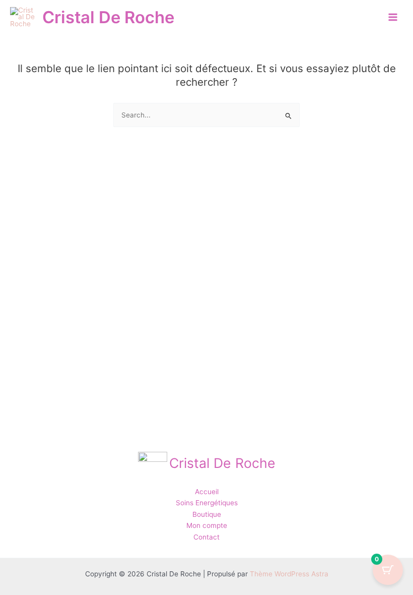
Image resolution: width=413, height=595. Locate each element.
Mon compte (206, 525)
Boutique (206, 514)
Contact (206, 537)
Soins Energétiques (207, 503)
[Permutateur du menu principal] (393, 17)
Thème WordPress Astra (289, 574)
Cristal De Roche (108, 17)
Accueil (207, 492)
